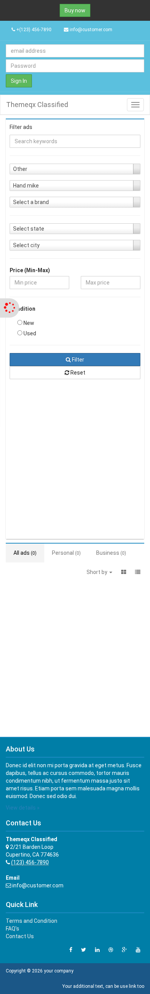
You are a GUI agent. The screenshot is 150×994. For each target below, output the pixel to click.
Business (111, 553)
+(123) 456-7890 (33, 29)
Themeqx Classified (37, 104)
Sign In (19, 81)
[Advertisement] (75, 460)
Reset (77, 373)
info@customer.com (91, 29)
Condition (22, 309)
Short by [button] (97, 572)
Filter (77, 359)
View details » (23, 808)
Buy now (75, 10)
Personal (66, 553)
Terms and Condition (31, 921)
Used (29, 333)
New (28, 323)
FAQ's (12, 928)
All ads (25, 553)
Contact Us (20, 936)
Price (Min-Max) (30, 270)
